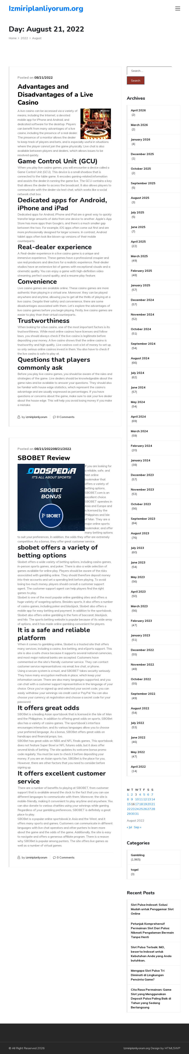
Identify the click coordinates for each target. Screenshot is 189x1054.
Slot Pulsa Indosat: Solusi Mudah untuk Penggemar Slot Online (152, 909)
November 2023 (142, 489)
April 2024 (138, 416)
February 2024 (141, 446)
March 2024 (139, 431)
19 (145, 804)
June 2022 (138, 737)
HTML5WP (172, 1048)
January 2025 (140, 285)
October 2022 (141, 679)
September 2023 (143, 518)
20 (149, 804)
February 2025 (141, 271)
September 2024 (143, 343)
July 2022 (137, 723)
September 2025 (143, 183)
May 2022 (138, 752)
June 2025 (138, 227)
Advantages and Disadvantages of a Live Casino (55, 94)
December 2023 (142, 475)
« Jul (129, 827)
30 (133, 813)
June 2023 (138, 562)
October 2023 (141, 504)
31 (137, 813)
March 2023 (139, 606)
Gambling (138, 855)
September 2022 (143, 693)
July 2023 (137, 548)
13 (149, 799)
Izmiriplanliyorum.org (30, 8)
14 (153, 799)
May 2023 (138, 577)
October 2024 (141, 329)
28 (153, 809)
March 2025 (139, 256)
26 (145, 809)
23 (133, 809)
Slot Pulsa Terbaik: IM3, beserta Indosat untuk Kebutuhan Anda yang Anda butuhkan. (151, 953)
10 (137, 799)
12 (145, 799)
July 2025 (137, 212)
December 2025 (142, 154)
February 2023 (141, 621)
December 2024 (142, 300)
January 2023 (140, 635)
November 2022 (142, 664)
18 (141, 804)
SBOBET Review (44, 457)
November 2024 (142, 314)
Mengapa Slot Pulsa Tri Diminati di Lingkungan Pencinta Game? (147, 975)
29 (129, 813)
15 (129, 804)
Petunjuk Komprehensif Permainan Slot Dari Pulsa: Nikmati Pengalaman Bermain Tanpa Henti (152, 930)
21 (153, 804)
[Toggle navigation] (177, 8)
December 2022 (142, 650)
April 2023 (138, 591)
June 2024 (138, 387)
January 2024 (140, 460)
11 (141, 799)
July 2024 (137, 373)
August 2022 (140, 708)
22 (129, 809)
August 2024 (140, 358)
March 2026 (139, 125)
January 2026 (140, 139)
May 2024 (138, 402)
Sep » (137, 827)
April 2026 (138, 110)
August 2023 (140, 533)
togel (134, 869)
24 (137, 809)
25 (141, 809)
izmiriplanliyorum (36, 417)
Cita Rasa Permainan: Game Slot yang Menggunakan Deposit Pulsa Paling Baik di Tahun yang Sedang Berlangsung (151, 998)
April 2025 (138, 241)
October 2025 (141, 168)
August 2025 (140, 198)
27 (149, 809)
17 (137, 804)
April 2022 (138, 766)
